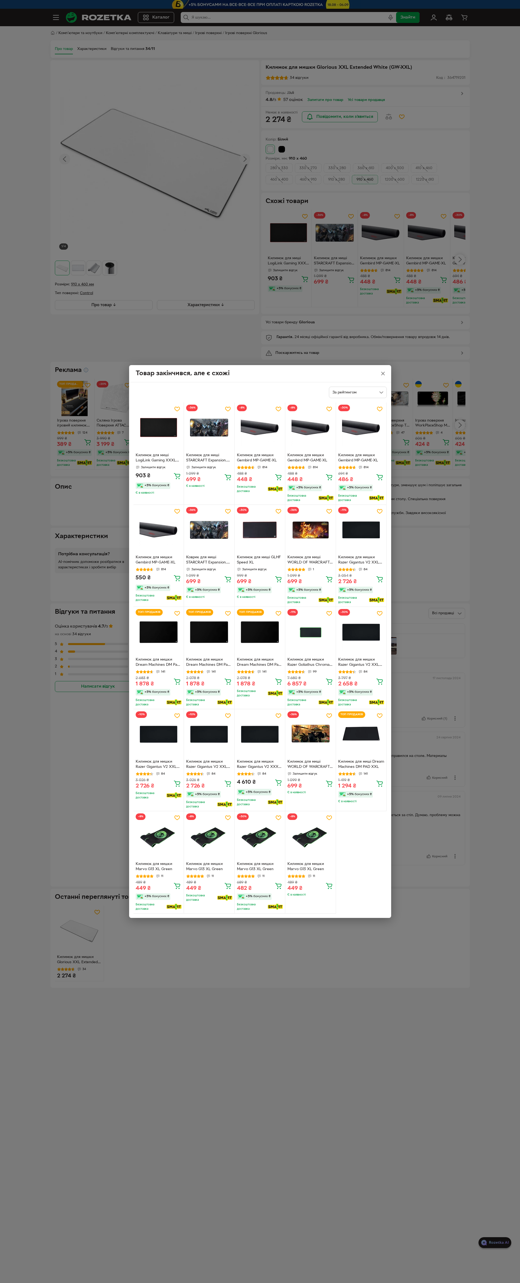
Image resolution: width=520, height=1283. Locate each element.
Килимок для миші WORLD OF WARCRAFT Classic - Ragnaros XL (308, 560)
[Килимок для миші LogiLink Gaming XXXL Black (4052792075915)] (159, 428)
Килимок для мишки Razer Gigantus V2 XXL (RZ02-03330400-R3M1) (359, 663)
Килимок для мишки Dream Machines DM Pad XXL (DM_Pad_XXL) (157, 663)
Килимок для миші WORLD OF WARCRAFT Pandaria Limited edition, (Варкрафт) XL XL (308, 765)
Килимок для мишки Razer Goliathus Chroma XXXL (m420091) (308, 663)
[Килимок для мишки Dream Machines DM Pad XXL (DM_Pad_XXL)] (159, 632)
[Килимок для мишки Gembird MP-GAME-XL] (260, 428)
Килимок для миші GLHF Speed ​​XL (259, 560)
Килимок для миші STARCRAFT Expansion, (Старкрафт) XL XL (206, 458)
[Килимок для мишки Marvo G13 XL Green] (159, 836)
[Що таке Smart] (275, 489)
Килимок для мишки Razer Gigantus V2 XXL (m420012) (358, 560)
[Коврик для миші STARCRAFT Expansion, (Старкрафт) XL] (209, 530)
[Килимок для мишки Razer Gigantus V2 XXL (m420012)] (361, 530)
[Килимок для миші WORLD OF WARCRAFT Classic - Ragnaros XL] (310, 530)
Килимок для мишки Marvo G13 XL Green (154, 866)
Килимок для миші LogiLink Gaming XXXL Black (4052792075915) (156, 458)
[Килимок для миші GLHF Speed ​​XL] (260, 530)
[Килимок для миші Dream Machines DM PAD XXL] (361, 734)
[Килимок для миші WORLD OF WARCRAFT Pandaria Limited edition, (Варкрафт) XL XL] (310, 734)
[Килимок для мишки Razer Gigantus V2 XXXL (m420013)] (260, 734)
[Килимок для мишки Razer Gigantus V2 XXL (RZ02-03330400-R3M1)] (361, 632)
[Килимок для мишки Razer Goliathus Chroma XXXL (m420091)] (310, 632)
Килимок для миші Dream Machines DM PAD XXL (361, 764)
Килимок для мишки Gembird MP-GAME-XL (257, 457)
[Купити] (177, 476)
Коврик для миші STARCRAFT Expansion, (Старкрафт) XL (206, 560)
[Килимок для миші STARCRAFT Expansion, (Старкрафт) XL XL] (209, 428)
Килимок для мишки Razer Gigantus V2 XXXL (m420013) (259, 765)
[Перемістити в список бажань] (177, 409)
